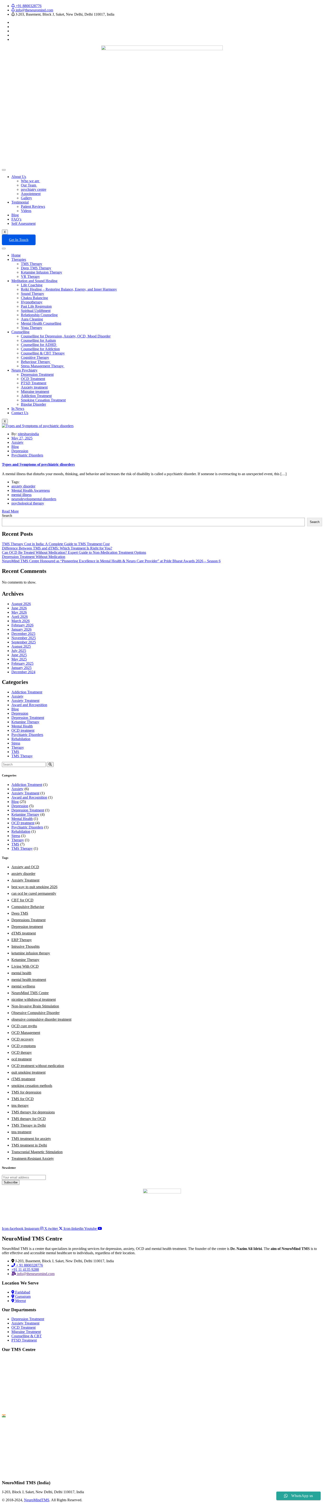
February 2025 (22, 663)
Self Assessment (23, 223)
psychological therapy (27, 503)
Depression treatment (27, 927)
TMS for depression (26, 1092)
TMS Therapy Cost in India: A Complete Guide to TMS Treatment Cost (56, 544)
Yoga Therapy (31, 328)
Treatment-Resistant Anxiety (32, 1158)
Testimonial (20, 202)
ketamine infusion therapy (30, 953)
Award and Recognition (29, 705)
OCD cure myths (24, 1026)
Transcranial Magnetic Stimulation (37, 1152)
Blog (15, 215)
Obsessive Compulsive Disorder (35, 1013)
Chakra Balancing (34, 298)
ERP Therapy (21, 940)
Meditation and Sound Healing (34, 281)
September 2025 (23, 642)
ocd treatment (21, 1059)
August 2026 (21, 604)
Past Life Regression (36, 306)
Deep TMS (19, 913)
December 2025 (23, 634)
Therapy (17, 747)
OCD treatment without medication (37, 1066)
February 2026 (22, 625)
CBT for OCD (22, 900)
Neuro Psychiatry (24, 370)
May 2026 (19, 612)
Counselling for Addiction (40, 349)
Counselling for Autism (38, 340)
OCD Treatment (33, 379)
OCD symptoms (23, 1046)
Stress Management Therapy (43, 366)
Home (16, 255)
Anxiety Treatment (25, 701)
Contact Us (19, 413)
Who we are (30, 181)
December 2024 (23, 672)
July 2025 (18, 651)
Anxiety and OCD (25, 867)
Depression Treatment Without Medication (33, 557)
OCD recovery (22, 1039)
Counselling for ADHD (39, 345)
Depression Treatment (37, 374)
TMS (15, 752)
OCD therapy (21, 1052)
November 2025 (23, 638)
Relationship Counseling (39, 315)
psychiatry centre (33, 189)
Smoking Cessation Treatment (43, 400)
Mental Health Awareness (30, 490)
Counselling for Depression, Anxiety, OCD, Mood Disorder (66, 336)
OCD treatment (22, 730)
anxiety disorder (23, 486)
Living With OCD (25, 966)
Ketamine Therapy (25, 722)
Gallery (26, 198)
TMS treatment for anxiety (31, 1139)
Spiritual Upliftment (36, 311)
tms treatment (21, 1132)
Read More (10, 511)
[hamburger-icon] (4, 170)
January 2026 (21, 629)
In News (17, 409)
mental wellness (23, 986)
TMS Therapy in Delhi (28, 1125)
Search (7, 516)
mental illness (21, 495)
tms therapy (20, 1105)
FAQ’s (16, 219)
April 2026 (19, 617)
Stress (15, 743)
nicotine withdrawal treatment (33, 999)
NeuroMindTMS (36, 1500)
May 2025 (19, 659)
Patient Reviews (33, 206)
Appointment (31, 194)
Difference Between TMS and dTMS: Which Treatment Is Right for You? (57, 548)
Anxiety (17, 442)
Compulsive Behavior (27, 907)
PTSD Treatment (33, 383)
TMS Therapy (31, 264)
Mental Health (22, 726)
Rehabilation (20, 739)
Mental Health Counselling (41, 323)
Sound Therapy (32, 294)
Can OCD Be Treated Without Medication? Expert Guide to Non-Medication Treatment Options (74, 552)
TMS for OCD (22, 1099)
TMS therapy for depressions (33, 1112)
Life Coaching (31, 285)
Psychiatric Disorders (27, 455)
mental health (21, 973)
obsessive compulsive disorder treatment (41, 1019)
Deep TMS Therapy (36, 268)
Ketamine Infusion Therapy (41, 272)
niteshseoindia (28, 434)
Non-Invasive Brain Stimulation (35, 1006)
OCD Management (25, 1033)
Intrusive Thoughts (25, 946)
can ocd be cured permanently (33, 893)
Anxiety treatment (34, 387)
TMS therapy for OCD (28, 1119)
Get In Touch (18, 240)
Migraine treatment (35, 392)
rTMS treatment (23, 1079)
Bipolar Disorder (33, 404)
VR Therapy (30, 277)
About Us (18, 177)
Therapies (18, 259)
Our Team (29, 185)
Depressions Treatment (28, 920)
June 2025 (19, 655)
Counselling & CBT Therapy (43, 353)
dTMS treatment (23, 933)
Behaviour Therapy (36, 362)
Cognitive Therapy (35, 357)
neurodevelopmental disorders (33, 499)
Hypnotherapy (31, 302)
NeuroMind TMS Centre (30, 993)
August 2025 (21, 646)
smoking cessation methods (31, 1086)
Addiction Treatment (36, 396)
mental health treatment (28, 980)
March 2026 (20, 621)
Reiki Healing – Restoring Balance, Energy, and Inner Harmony (69, 289)
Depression (19, 451)
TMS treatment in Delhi (29, 1145)
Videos (26, 211)
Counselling (20, 332)
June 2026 (19, 608)
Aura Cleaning (32, 319)
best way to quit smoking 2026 (34, 887)
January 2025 (21, 668)
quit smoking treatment (28, 1072)
